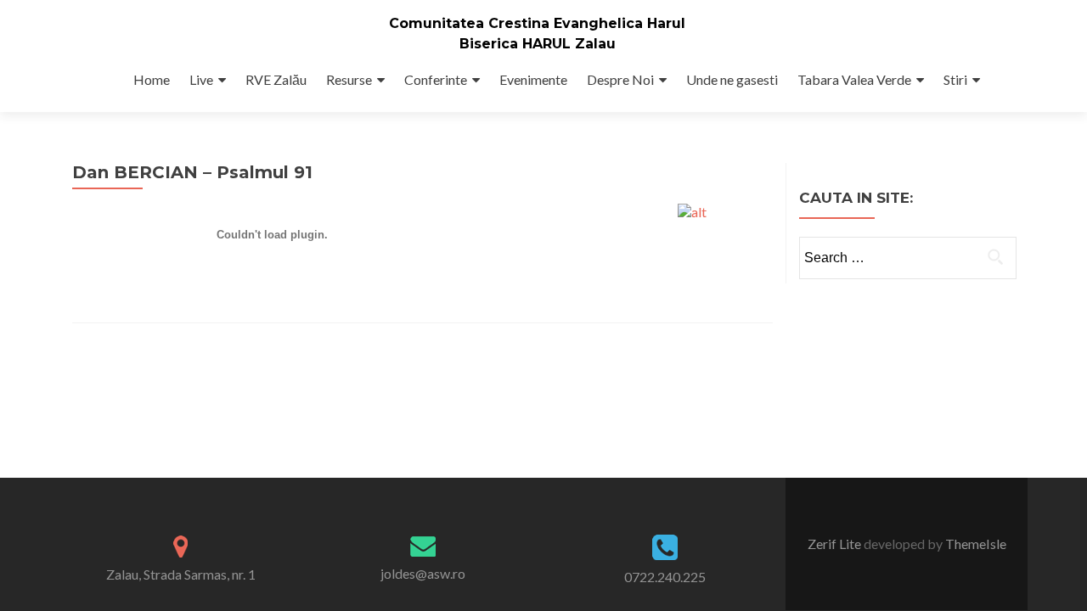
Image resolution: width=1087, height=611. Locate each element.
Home (151, 79)
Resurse (349, 79)
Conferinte (435, 79)
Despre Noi (620, 79)
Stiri (955, 79)
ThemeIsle (975, 543)
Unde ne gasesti (732, 79)
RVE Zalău (276, 79)
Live (201, 79)
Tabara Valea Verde (854, 79)
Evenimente (533, 79)
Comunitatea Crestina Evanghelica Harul (537, 23)
